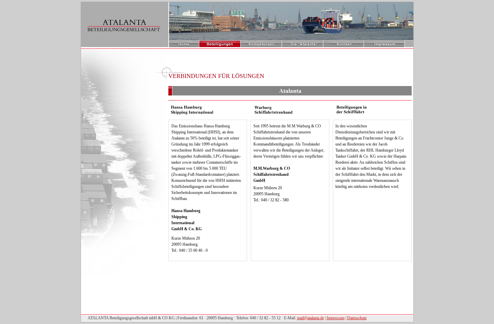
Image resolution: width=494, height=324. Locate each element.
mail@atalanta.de (310, 318)
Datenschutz (357, 318)
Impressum (335, 318)
